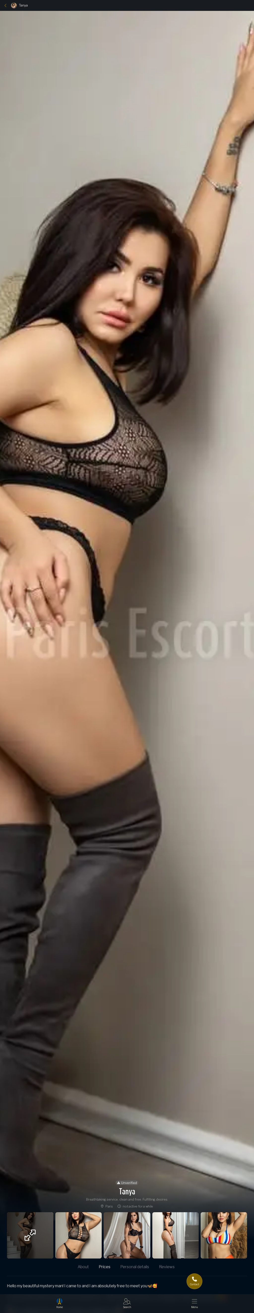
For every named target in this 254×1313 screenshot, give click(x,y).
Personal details (134, 1266)
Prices (104, 1266)
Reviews (167, 1266)
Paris (109, 1206)
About (83, 1266)
